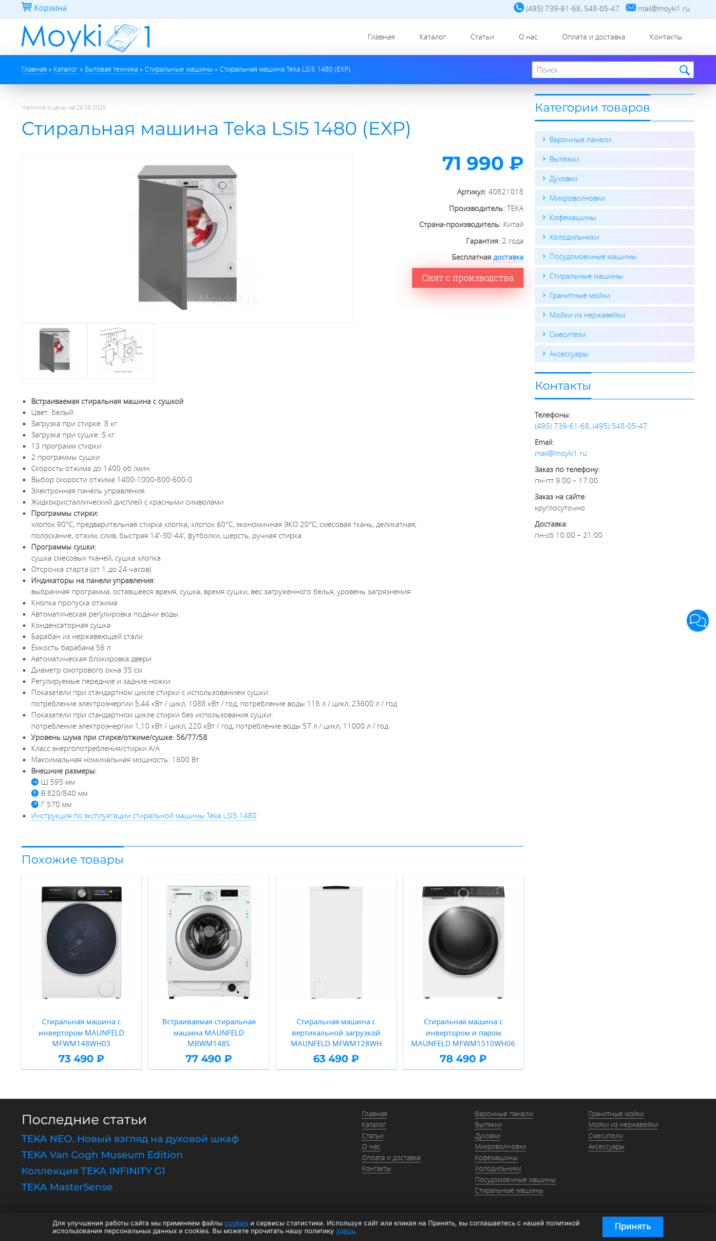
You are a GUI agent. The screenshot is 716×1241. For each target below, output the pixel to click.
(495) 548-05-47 (620, 426)
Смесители (567, 334)
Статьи (482, 36)
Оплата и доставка (593, 36)
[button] (698, 621)
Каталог (432, 36)
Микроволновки (577, 198)
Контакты (666, 36)
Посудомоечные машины (593, 256)
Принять (633, 1226)
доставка (508, 257)
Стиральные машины (586, 276)
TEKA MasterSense (67, 1187)
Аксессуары (568, 353)
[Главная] (85, 52)
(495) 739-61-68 (562, 426)
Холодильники (574, 237)
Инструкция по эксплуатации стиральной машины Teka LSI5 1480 (144, 815)
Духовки (563, 178)
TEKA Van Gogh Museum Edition (102, 1155)
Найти (683, 70)
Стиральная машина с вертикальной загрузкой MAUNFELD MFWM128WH (336, 1032)
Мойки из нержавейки (587, 315)
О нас (528, 36)
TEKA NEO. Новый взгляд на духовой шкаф (130, 1139)
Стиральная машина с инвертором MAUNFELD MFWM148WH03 (81, 1032)
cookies (236, 1223)
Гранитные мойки (579, 295)
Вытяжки (564, 159)
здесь (345, 1231)
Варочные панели (580, 139)
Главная (381, 36)
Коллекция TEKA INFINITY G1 (93, 1171)
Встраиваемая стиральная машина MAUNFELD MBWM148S (209, 1032)
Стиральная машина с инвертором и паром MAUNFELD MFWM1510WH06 (463, 1032)
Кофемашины (572, 217)
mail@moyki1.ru (561, 453)
